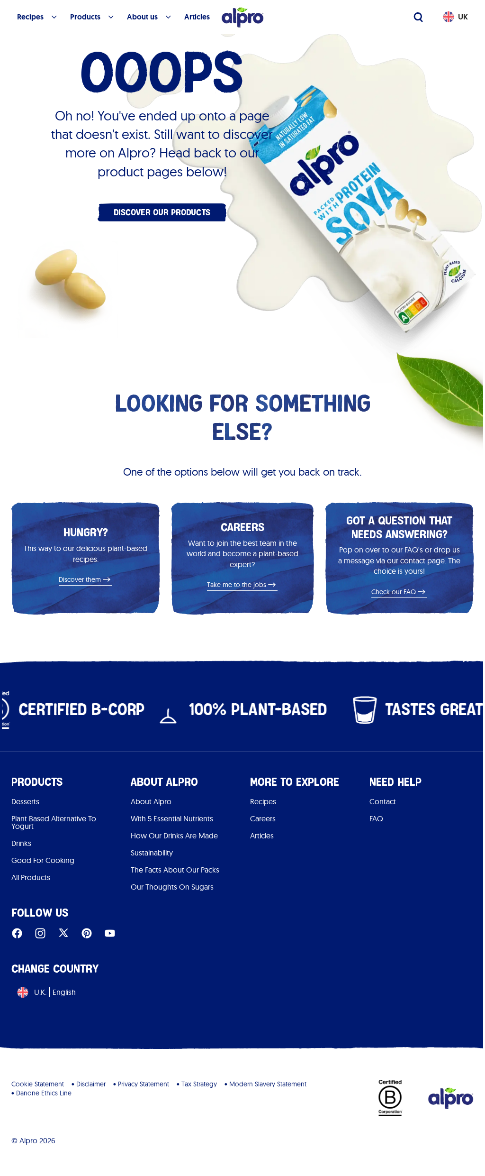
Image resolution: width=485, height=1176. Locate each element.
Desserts (25, 801)
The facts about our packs (175, 869)
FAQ (376, 818)
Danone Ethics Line (44, 1093)
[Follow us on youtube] (110, 933)
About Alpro (151, 801)
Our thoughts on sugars (172, 887)
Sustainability (152, 852)
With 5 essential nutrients (172, 818)
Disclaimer (91, 1084)
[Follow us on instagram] (40, 933)
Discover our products (162, 212)
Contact (382, 801)
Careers (263, 818)
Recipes (263, 801)
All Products (30, 877)
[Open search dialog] (418, 17)
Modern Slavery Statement (267, 1084)
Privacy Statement (143, 1084)
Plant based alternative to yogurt (53, 822)
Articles (262, 835)
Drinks (21, 843)
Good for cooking (42, 860)
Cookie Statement (37, 1084)
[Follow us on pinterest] (86, 933)
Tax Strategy (199, 1084)
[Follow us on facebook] (17, 933)
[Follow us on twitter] (63, 933)
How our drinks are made (174, 835)
